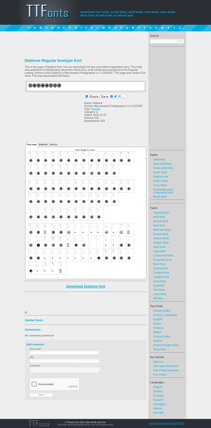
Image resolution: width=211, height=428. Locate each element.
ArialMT (158, 319)
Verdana (158, 328)
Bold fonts (159, 216)
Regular (96, 109)
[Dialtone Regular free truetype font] (68, 88)
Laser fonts (159, 294)
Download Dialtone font (85, 286)
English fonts (160, 176)
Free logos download (165, 366)
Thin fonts (159, 289)
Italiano (157, 408)
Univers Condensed (165, 315)
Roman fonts (160, 234)
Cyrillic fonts (160, 181)
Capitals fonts (161, 277)
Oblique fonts (161, 242)
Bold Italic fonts (162, 229)
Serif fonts (159, 159)
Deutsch (158, 391)
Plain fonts (159, 247)
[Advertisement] (167, 99)
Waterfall (43, 144)
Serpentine (159, 349)
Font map (31, 144)
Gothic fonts (160, 172)
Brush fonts (159, 196)
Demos (53, 144)
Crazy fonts (159, 185)
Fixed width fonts (163, 168)
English (157, 387)
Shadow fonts (161, 272)
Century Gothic (162, 310)
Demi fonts (159, 281)
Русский (158, 412)
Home (152, 423)
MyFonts (158, 361)
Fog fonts (158, 285)
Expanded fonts (162, 259)
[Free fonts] (50, 15)
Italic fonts (159, 225)
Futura (157, 323)
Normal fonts (160, 221)
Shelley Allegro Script (166, 345)
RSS (181, 423)
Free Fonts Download (166, 370)
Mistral (157, 332)
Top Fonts (156, 306)
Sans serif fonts (162, 163)
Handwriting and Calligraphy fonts (163, 191)
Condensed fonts (163, 255)
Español (158, 399)
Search (173, 423)
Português (159, 404)
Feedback (163, 423)
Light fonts (159, 251)
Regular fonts (161, 212)
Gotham (158, 340)
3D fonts (158, 298)
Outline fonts (160, 268)
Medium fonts (161, 238)
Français (158, 395)
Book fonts (159, 264)
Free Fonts (159, 374)
